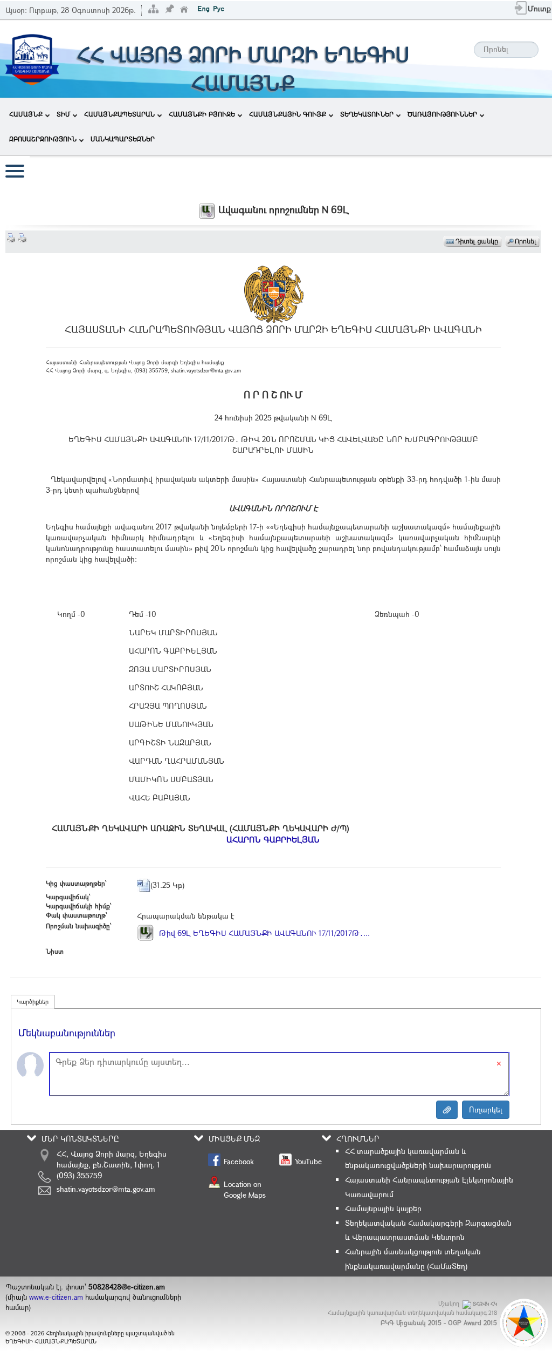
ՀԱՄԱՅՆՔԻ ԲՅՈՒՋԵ (202, 114)
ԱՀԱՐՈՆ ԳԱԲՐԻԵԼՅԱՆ (273, 839)
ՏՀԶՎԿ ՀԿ (485, 1303)
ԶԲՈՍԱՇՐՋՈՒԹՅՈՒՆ (43, 138)
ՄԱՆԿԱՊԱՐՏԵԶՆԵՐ (123, 138)
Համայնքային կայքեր (383, 1208)
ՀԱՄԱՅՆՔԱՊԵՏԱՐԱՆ (119, 114)
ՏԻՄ (63, 114)
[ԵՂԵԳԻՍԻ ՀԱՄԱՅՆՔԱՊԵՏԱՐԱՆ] (32, 58)
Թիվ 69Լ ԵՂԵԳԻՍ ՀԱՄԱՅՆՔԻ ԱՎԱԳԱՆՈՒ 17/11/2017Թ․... (263, 933)
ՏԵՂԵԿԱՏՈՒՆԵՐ (367, 114)
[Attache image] (447, 1110)
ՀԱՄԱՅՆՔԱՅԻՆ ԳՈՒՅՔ (287, 114)
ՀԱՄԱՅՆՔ (26, 114)
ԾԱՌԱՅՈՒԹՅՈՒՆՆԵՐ (442, 114)
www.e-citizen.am (56, 1297)
